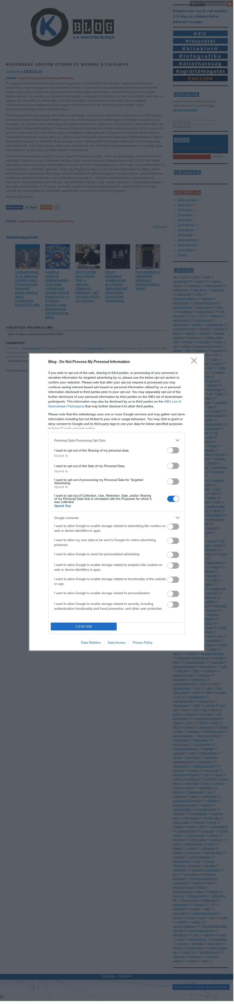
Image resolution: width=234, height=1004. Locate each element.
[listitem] (116, 440)
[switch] (173, 450)
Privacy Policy (142, 642)
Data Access (117, 642)
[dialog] (116, 502)
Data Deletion (91, 642)
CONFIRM (83, 626)
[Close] (195, 362)
